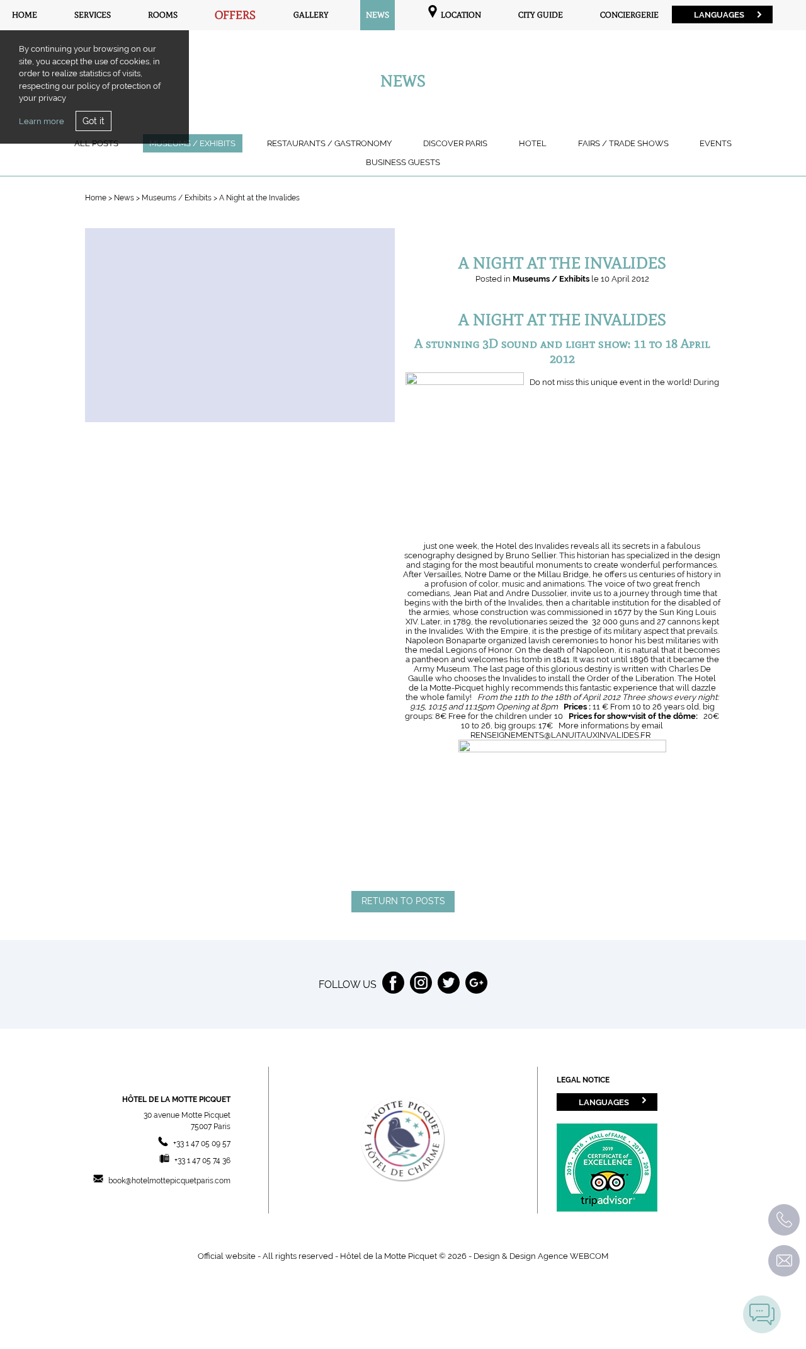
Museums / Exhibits (192, 143)
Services (92, 15)
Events (716, 143)
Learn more (41, 121)
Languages (719, 14)
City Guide (540, 15)
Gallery (311, 15)
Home (24, 15)
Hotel (533, 143)
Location (460, 15)
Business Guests (403, 162)
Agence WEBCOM (573, 1256)
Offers (235, 15)
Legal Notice (583, 1080)
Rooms (163, 15)
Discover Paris (455, 143)
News (377, 15)
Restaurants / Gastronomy (329, 143)
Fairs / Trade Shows (623, 143)
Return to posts (403, 901)
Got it (93, 121)
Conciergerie (629, 15)
